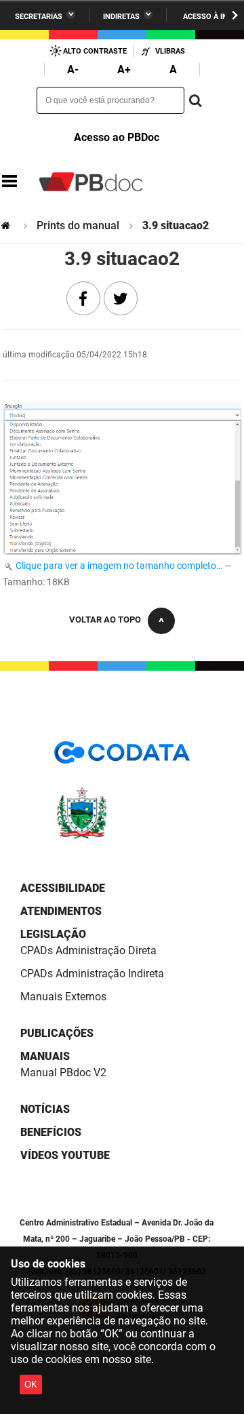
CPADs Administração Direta (88, 950)
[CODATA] (122, 757)
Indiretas (121, 16)
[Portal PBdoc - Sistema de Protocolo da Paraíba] (91, 182)
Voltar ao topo (105, 619)
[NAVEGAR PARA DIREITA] (235, 15)
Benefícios (50, 1132)
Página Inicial (7, 225)
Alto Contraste (95, 51)
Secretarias (38, 16)
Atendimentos (61, 911)
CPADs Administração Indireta (92, 973)
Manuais (45, 1056)
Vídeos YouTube (65, 1155)
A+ (124, 69)
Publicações (57, 1033)
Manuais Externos (63, 996)
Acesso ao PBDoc (116, 137)
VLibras (170, 51)
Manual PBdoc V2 (63, 1072)
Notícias (45, 1109)
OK (30, 1384)
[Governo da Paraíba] (122, 836)
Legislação (53, 934)
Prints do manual (78, 225)
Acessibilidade (62, 888)
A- (73, 69)
